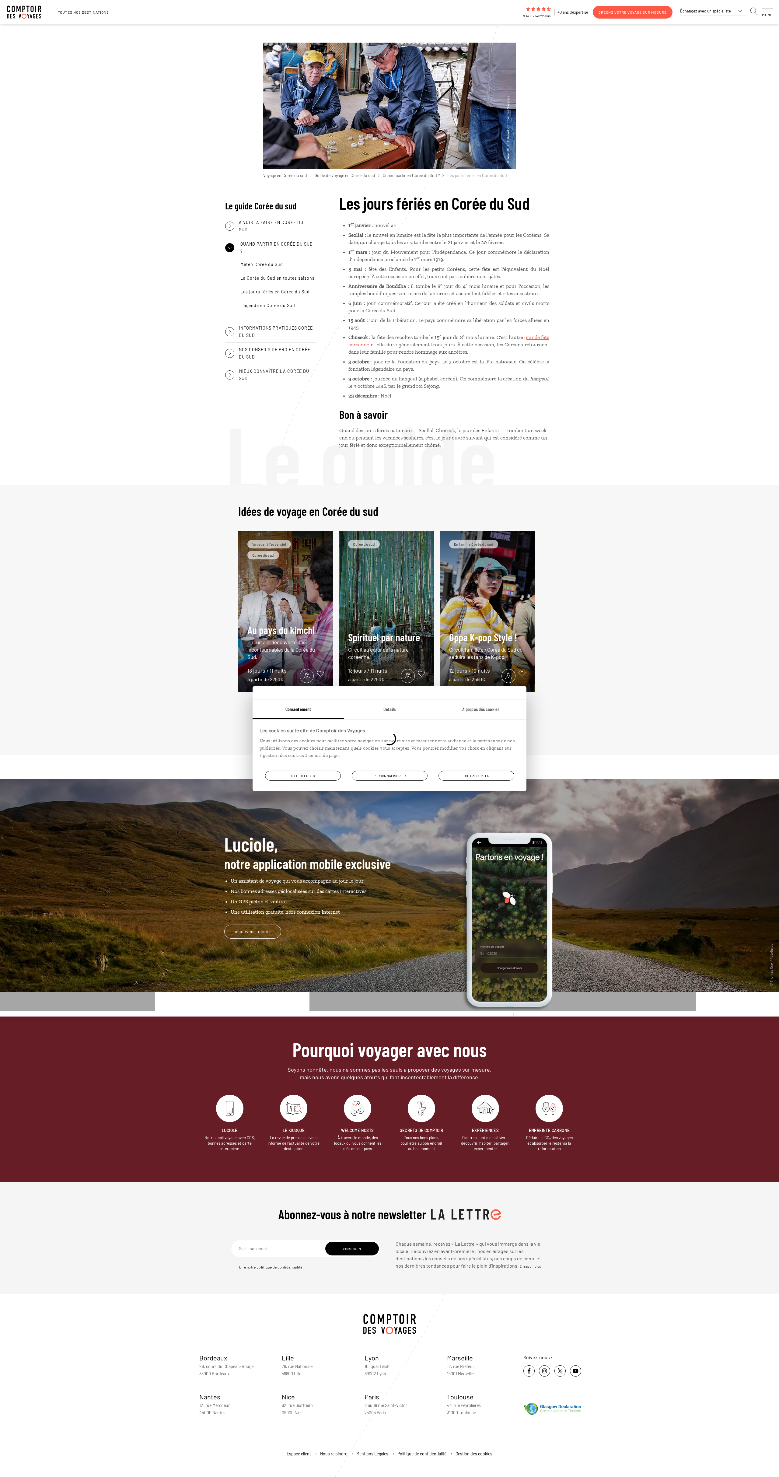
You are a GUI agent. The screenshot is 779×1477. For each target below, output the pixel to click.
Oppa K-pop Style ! (486, 645)
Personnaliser (386, 775)
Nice (288, 1397)
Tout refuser (303, 775)
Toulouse (460, 1397)
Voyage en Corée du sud (285, 175)
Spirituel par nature (384, 645)
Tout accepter (476, 775)
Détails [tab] (389, 709)
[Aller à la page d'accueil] (27, 12)
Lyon (372, 1358)
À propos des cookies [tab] (480, 709)
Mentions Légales (372, 1453)
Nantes (209, 1397)
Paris (372, 1397)
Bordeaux (213, 1358)
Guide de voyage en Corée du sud (345, 175)
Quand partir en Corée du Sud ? (411, 175)
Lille (288, 1358)
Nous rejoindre (333, 1453)
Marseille (460, 1358)
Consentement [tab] (298, 709)
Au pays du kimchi (281, 642)
